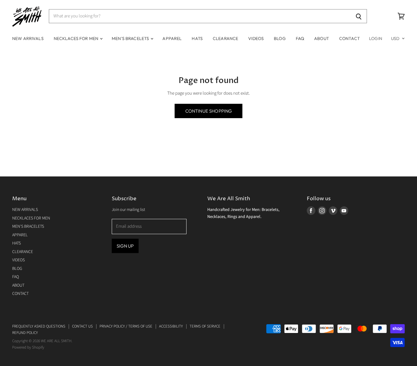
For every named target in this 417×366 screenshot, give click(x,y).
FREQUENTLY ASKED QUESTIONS (38, 326)
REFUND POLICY (25, 332)
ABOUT (321, 38)
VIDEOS (256, 38)
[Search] (359, 16)
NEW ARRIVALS (28, 38)
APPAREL (172, 38)
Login (375, 38)
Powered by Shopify (28, 347)
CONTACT (349, 38)
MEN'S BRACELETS (131, 38)
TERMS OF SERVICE (205, 326)
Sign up (125, 246)
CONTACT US (82, 326)
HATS (197, 38)
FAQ (300, 38)
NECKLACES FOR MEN (77, 38)
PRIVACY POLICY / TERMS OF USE (126, 326)
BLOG (280, 38)
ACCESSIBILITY (171, 326)
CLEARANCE (225, 38)
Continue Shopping (208, 111)
